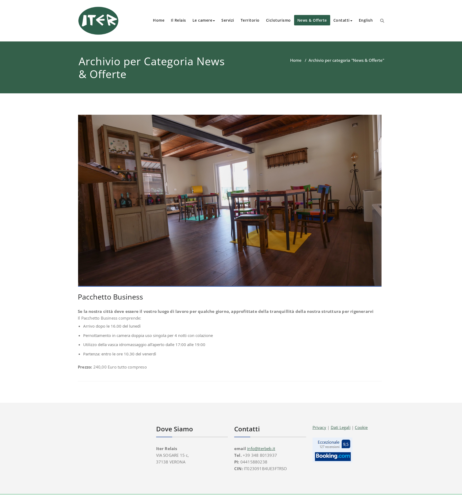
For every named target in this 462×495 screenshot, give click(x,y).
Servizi (227, 20)
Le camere (202, 20)
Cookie (361, 427)
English (366, 20)
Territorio (250, 20)
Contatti (341, 20)
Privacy (319, 427)
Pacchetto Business (110, 297)
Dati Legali (341, 427)
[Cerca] (382, 20)
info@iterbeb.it (261, 448)
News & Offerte (312, 20)
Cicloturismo (278, 20)
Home (158, 20)
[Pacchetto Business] (230, 203)
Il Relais (178, 20)
